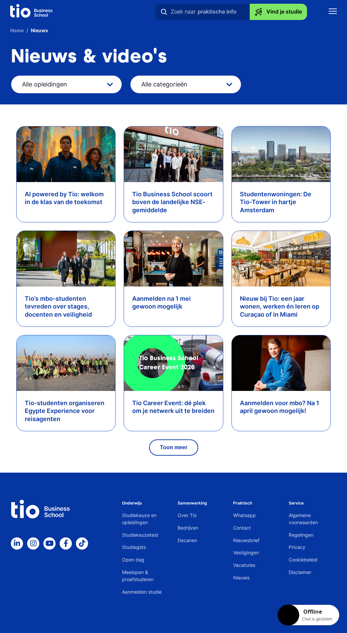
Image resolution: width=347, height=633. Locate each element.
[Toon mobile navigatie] (333, 12)
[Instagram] (33, 543)
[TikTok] (82, 543)
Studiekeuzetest (140, 535)
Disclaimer (300, 572)
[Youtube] (49, 543)
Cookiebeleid (303, 559)
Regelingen (301, 535)
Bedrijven (188, 528)
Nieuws (241, 577)
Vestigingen (246, 552)
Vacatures (244, 565)
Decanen (187, 540)
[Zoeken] (164, 12)
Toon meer (173, 447)
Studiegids (134, 547)
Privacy (297, 547)
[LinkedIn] (17, 543)
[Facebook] (66, 543)
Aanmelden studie (142, 592)
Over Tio (187, 515)
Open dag (133, 559)
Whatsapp (244, 515)
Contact (242, 528)
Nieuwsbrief (246, 540)
